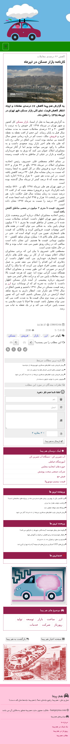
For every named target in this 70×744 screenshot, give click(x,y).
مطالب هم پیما (62, 735)
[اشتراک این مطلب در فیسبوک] (19, 349)
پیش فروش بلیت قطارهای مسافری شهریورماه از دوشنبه (43, 365)
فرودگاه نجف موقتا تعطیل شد (54, 508)
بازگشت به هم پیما (16, 639)
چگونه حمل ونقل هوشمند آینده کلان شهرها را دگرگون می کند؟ (42, 530)
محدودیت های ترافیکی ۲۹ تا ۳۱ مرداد (51, 539)
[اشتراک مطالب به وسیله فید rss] (7, 349)
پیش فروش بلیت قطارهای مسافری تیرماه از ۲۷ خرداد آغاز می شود (39, 374)
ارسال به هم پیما (52, 441)
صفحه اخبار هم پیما (51, 639)
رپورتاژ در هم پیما (60, 731)
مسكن (19, 121)
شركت (46, 624)
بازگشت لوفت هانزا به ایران (55, 503)
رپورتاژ (58, 624)
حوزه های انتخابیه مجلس (53, 466)
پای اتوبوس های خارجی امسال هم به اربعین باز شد (45, 370)
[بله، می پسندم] (31, 342)
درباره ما (64, 722)
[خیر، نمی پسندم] (16, 342)
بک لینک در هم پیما (60, 727)
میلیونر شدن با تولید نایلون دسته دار (50, 379)
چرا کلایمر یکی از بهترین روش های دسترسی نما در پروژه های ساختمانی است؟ (36, 498)
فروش (53, 136)
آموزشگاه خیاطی (56, 461)
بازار (26, 121)
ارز (9, 283)
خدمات (34, 624)
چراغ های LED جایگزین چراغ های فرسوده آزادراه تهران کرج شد (41, 544)
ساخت (51, 619)
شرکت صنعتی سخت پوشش (51, 471)
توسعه (30, 619)
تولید (19, 619)
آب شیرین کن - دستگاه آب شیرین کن (47, 456)
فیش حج (61, 476)
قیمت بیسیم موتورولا (55, 481)
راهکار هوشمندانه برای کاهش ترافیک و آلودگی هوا (46, 535)
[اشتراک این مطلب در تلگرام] (25, 349)
